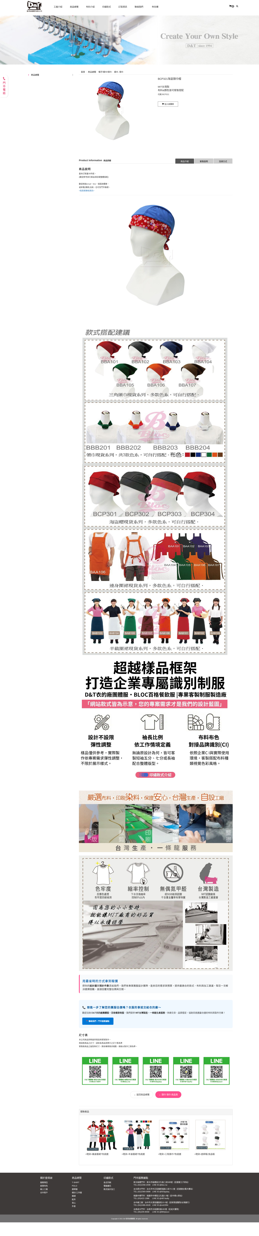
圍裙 (74, 1196)
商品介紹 (185, 161)
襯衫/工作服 (77, 1192)
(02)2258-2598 (144, 1185)
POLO (74, 1186)
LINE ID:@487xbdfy (160, 1198)
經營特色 (44, 1186)
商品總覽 (35, 75)
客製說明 (204, 161)
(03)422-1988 (143, 1198)
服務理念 (44, 1182)
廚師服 (75, 1189)
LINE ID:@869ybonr (160, 1212)
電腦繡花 (107, 1186)
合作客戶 (44, 1192)
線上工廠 (44, 1189)
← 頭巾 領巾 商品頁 (168, 1094)
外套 (74, 1206)
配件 (74, 1199)
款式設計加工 (109, 1189)
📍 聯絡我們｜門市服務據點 (98, 1021)
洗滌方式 (223, 161)
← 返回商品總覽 (141, 1094)
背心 (74, 1203)
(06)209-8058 (143, 1212)
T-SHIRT (75, 1182)
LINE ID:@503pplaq (160, 1192)
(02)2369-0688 (144, 1192)
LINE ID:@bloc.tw (159, 1185)
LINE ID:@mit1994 (160, 1205)
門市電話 (4, 88)
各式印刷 (107, 1182)
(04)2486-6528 (144, 1205)
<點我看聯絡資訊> (86, 191)
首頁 (83, 72)
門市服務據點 (141, 1178)
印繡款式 (108, 1178)
